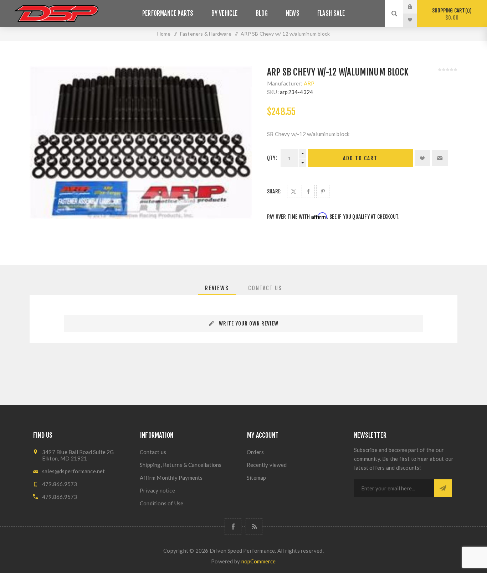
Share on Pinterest (322, 191)
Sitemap (256, 477)
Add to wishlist (422, 158)
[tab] (217, 288)
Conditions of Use (161, 503)
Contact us (153, 452)
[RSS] (254, 526)
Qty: (272, 158)
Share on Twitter (293, 191)
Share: (274, 191)
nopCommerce (258, 561)
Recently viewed (267, 465)
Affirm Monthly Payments (171, 477)
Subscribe (443, 488)
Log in (415, 7)
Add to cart (360, 158)
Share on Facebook (308, 191)
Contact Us (265, 288)
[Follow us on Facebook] (233, 526)
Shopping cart (451, 14)
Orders (255, 452)
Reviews (217, 288)
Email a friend (440, 158)
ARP (309, 83)
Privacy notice (157, 490)
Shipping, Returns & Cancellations (181, 465)
